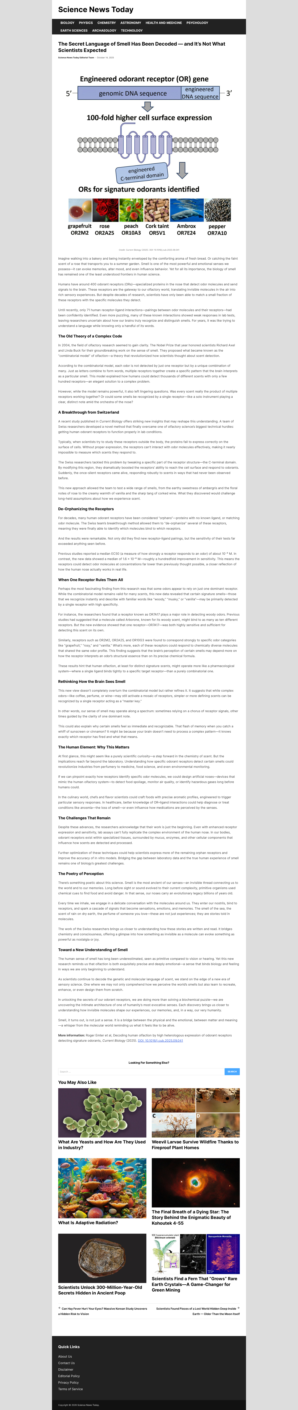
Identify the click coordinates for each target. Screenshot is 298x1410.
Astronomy (130, 23)
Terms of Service (70, 1389)
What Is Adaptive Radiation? (88, 1222)
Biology (67, 23)
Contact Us (66, 1363)
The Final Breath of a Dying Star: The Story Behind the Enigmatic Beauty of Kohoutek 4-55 (191, 1217)
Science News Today (95, 9)
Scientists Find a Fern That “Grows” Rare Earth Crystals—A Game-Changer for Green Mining (194, 1284)
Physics (86, 23)
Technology (132, 30)
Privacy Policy (68, 1382)
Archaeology (104, 30)
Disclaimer (65, 1369)
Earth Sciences (74, 30)
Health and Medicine (164, 23)
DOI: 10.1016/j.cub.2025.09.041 (160, 1040)
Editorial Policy (69, 1376)
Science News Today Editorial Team (76, 57)
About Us (65, 1356)
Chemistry (106, 23)
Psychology (197, 23)
